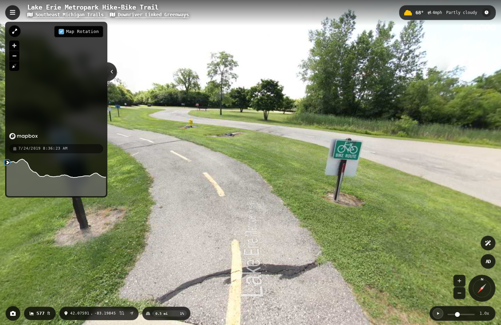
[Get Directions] (131, 313)
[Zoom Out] (459, 293)
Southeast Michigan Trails (69, 14)
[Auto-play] (437, 313)
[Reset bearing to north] (14, 66)
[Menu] (12, 12)
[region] (56, 82)
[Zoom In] (459, 281)
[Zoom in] (14, 45)
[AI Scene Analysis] (488, 243)
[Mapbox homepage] (24, 136)
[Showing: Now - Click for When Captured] (486, 12)
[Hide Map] (112, 71)
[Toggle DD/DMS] (121, 314)
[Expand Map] (15, 31)
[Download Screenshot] (12, 313)
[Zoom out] (14, 56)
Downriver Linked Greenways (152, 14)
